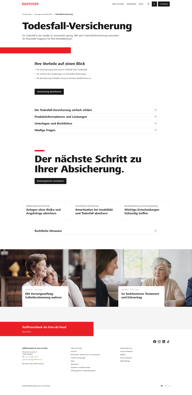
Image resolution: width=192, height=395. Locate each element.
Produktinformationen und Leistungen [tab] (61, 116)
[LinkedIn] (163, 341)
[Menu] (154, 4)
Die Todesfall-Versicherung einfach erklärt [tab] (63, 110)
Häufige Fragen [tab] (45, 130)
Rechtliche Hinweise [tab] (48, 231)
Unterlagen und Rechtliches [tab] (53, 123)
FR (165, 386)
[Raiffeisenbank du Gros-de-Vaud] (30, 4)
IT (169, 386)
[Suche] (148, 4)
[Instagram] (159, 341)
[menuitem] (118, 4)
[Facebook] (154, 341)
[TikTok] (168, 341)
